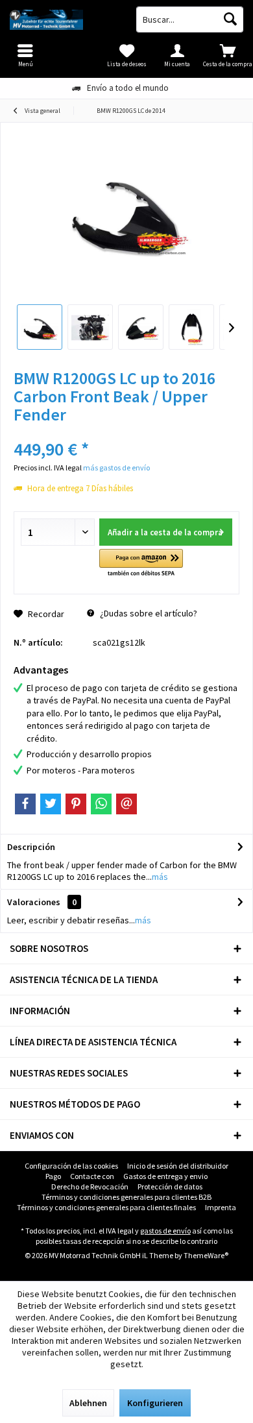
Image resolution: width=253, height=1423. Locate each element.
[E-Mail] (126, 804)
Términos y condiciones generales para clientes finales (106, 1207)
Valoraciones (33, 902)
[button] (141, 563)
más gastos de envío (116, 467)
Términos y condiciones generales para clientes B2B (126, 1197)
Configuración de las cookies (71, 1166)
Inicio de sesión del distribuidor (177, 1166)
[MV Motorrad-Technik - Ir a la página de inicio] (63, 19)
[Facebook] (25, 804)
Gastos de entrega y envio (165, 1176)
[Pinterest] (76, 804)
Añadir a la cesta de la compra (165, 532)
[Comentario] (126, 432)
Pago (53, 1176)
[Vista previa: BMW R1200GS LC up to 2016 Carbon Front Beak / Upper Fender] (39, 327)
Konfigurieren (155, 1403)
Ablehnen (88, 1403)
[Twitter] (50, 804)
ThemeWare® (206, 1255)
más (160, 876)
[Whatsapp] (101, 804)
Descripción (31, 847)
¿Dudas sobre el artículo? (147, 613)
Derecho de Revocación (89, 1186)
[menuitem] (227, 55)
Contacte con (92, 1176)
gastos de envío (165, 1230)
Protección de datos (170, 1186)
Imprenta (220, 1207)
